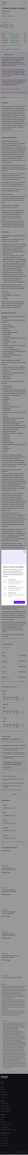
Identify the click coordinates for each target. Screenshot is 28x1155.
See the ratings (19, 602)
